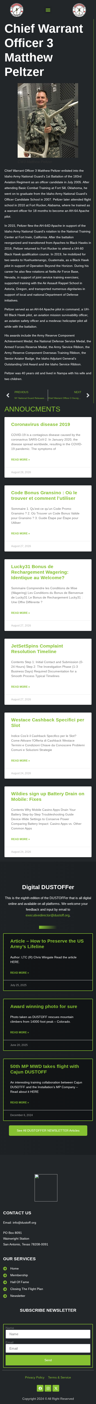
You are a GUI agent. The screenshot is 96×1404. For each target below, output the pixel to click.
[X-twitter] (55, 1388)
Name (10, 1327)
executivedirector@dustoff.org (47, 915)
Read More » (20, 459)
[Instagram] (48, 1388)
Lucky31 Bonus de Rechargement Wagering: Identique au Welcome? (40, 572)
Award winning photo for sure (43, 1006)
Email (9, 1342)
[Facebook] (40, 1388)
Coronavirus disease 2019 (40, 424)
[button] (48, 10)
